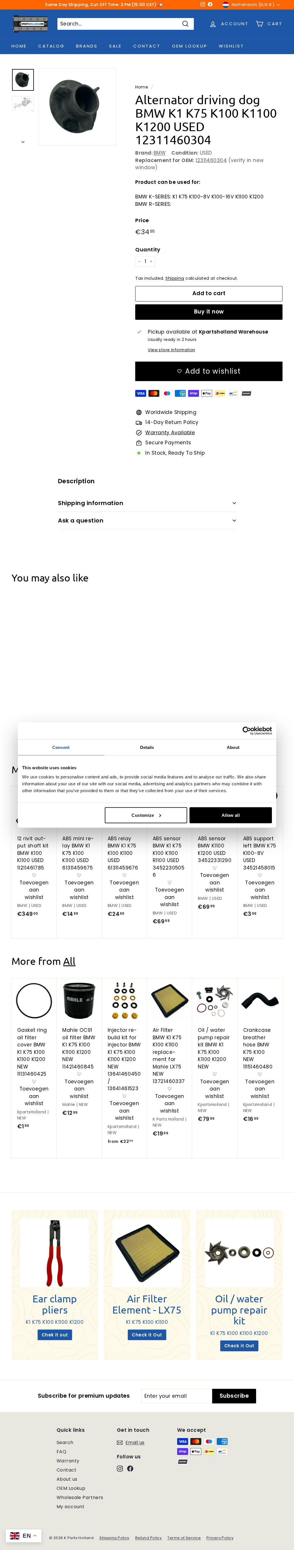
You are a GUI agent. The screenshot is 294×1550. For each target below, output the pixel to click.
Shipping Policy (114, 1538)
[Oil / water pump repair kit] (239, 1252)
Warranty (68, 1461)
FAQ (61, 1451)
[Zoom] (77, 107)
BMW (160, 152)
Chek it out (55, 1335)
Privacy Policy (219, 1538)
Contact (146, 46)
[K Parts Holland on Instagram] (120, 1468)
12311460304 (211, 160)
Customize (142, 815)
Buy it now (209, 311)
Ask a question (80, 520)
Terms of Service (184, 1538)
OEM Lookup (189, 46)
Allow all (231, 815)
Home (19, 46)
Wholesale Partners (80, 1497)
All (69, 961)
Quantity (147, 249)
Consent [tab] (60, 747)
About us (67, 1479)
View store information (171, 350)
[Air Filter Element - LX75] (146, 1252)
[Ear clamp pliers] (54, 1252)
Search (65, 1442)
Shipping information (90, 503)
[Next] (22, 140)
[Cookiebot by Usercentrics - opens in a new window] (247, 731)
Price (142, 220)
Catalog (51, 46)
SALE (115, 46)
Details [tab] (147, 747)
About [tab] (233, 747)
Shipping (174, 278)
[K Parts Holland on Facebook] (130, 1468)
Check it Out (147, 1335)
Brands (87, 46)
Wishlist (231, 46)
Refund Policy (148, 1538)
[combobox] (125, 24)
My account (70, 1506)
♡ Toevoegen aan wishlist (34, 701)
